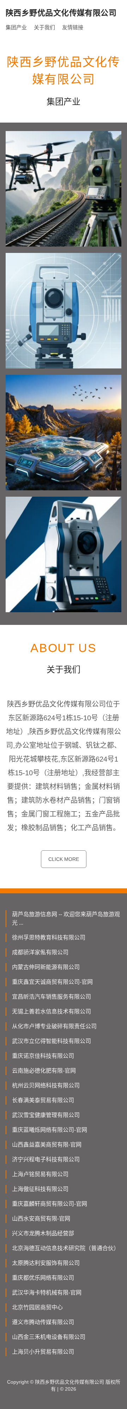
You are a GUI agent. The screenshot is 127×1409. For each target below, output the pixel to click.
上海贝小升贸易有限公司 (43, 1352)
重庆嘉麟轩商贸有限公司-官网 (49, 1204)
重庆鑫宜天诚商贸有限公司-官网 (52, 982)
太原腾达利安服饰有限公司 (46, 1263)
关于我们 (44, 27)
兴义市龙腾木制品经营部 (43, 1233)
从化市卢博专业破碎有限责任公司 (54, 1026)
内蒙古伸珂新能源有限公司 (46, 967)
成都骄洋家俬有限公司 (40, 952)
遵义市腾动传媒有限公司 (43, 1322)
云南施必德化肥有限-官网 (44, 1071)
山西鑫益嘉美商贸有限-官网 (46, 1145)
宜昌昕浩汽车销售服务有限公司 (51, 997)
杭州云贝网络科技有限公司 (46, 1085)
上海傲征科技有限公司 (40, 1189)
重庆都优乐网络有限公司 (43, 1278)
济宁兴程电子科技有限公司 (46, 1159)
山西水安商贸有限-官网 (41, 1219)
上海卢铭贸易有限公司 (40, 1174)
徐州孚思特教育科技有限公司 (48, 938)
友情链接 (72, 27)
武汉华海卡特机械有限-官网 (46, 1293)
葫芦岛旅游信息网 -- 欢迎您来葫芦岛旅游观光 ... (66, 918)
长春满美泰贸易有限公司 (43, 1100)
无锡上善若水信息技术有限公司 (51, 1011)
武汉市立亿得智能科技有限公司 (51, 1041)
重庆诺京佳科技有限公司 (43, 1056)
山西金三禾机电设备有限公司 (48, 1337)
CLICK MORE (63, 859)
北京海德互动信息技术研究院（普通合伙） (65, 1248)
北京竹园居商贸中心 (37, 1307)
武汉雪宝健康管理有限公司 (46, 1115)
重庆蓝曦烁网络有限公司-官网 (49, 1130)
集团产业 (16, 27)
